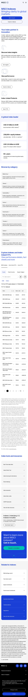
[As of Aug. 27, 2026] (25, 276)
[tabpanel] (14, 360)
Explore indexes (12, 21)
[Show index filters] (20, 276)
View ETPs (5, 109)
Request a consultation (14, 548)
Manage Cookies (14, 689)
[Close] (25, 679)
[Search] (23, 2)
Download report (9, 525)
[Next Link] (23, 391)
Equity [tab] (3, 272)
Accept (14, 693)
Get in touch (12, 18)
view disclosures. (12, 449)
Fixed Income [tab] (11, 272)
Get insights (6, 64)
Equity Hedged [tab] (20, 272)
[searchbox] (9, 276)
